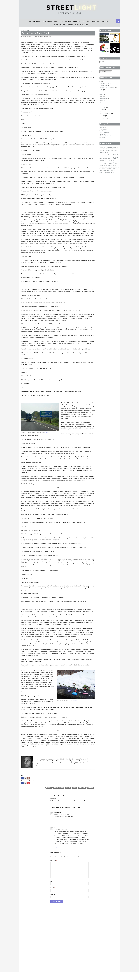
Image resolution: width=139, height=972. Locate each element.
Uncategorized (103, 118)
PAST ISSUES (47, 21)
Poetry (101, 111)
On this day (102, 105)
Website (52, 894)
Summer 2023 (103, 167)
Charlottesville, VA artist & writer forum (109, 135)
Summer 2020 (103, 165)
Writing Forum (103, 129)
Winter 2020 (112, 168)
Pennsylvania (82, 787)
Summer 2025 (116, 167)
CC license (46, 432)
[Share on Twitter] (25, 783)
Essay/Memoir (25, 30)
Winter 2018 (102, 168)
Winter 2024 (113, 170)
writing (111, 172)
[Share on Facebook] (22, 783)
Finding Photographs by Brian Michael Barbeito (63, 794)
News (101, 96)
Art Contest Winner (104, 83)
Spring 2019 (107, 160)
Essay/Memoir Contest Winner (107, 87)
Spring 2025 (113, 162)
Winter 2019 (106, 168)
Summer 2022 (115, 165)
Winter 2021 (90, 787)
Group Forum (103, 134)
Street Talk (66, 21)
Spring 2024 (108, 162)
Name (52, 881)
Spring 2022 (102, 162)
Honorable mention (105, 155)
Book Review (103, 98)
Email (52, 888)
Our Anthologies (81, 25)
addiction (48, 787)
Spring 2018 (102, 160)
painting (101, 158)
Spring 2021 (113, 160)
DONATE (105, 21)
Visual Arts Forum (104, 130)
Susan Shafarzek (38, 36)
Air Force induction (58, 787)
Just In (101, 94)
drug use (68, 787)
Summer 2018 (108, 163)
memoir (74, 787)
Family (101, 152)
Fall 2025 (115, 150)
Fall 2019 (105, 149)
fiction (105, 152)
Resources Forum (104, 132)
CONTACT (85, 21)
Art (100, 81)
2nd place (106, 147)
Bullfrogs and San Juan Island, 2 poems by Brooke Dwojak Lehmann (69, 799)
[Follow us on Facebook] (22, 778)
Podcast (102, 109)
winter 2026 (107, 172)
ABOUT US (76, 21)
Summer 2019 (114, 163)
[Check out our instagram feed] (28, 778)
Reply (57, 820)
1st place (101, 147)
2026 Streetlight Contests (63, 25)
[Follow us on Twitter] (25, 778)
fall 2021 (115, 149)
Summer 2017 (102, 163)
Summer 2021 (109, 165)
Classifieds (102, 137)
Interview (102, 100)
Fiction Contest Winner (105, 92)
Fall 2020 (110, 149)
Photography (103, 107)
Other (101, 102)
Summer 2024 (109, 167)
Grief (108, 152)
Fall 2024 (110, 150)
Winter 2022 (107, 170)
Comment (53, 860)
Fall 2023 (106, 150)
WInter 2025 (102, 172)
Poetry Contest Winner (105, 113)
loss (112, 155)
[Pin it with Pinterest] (28, 783)
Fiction (101, 89)
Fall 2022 (102, 150)
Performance (103, 127)
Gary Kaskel (57, 812)
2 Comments (48, 36)
